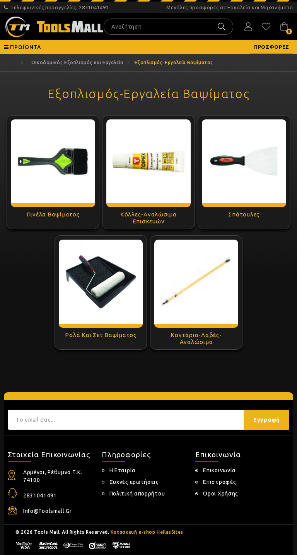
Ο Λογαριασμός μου (248, 26)
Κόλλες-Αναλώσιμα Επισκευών (148, 218)
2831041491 (59, 7)
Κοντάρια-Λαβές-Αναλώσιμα (196, 338)
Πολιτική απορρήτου (137, 493)
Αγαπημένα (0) (266, 26)
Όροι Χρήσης (220, 493)
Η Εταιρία (122, 470)
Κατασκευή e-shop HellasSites (147, 532)
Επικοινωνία (219, 470)
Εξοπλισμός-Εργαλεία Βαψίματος (174, 62)
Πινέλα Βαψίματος (53, 214)
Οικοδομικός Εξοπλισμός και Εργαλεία (77, 62)
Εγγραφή (266, 420)
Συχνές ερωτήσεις (134, 482)
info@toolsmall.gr (47, 511)
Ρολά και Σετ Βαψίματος (101, 335)
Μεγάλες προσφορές (229, 7)
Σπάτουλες (243, 214)
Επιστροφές (219, 482)
